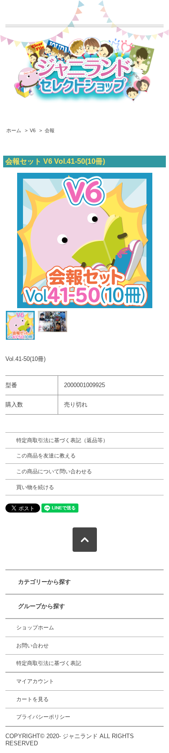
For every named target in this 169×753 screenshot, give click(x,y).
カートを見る (32, 699)
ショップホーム (35, 627)
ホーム (13, 130)
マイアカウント (35, 681)
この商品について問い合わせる (54, 471)
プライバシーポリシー (43, 717)
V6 (33, 130)
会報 (50, 130)
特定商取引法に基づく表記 (48, 663)
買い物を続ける (35, 487)
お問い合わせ (32, 645)
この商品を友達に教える (46, 456)
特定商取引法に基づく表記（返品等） (62, 440)
